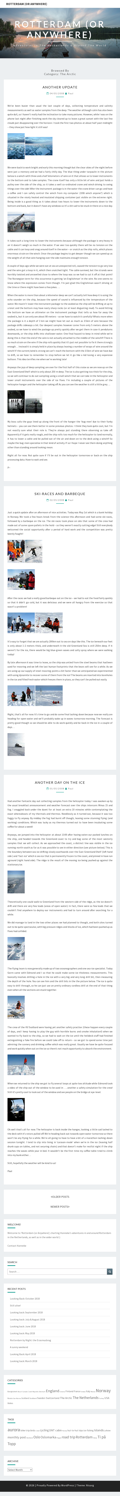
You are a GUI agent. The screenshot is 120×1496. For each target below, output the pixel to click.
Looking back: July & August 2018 (27, 1319)
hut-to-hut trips (75, 1430)
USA (106, 1398)
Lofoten (107, 1430)
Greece (83, 1392)
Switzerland (53, 1398)
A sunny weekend (19, 1347)
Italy (88, 1391)
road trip (68, 1437)
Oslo (36, 1437)
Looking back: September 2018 (26, 1312)
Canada (25, 1392)
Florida (64, 1431)
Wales (10, 1403)
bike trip (25, 1430)
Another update (60, 87)
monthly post (17, 1437)
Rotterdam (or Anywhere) (26, 4)
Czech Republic (33, 1392)
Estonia (62, 1392)
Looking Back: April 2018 (23, 1354)
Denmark (42, 1392)
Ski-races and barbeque (60, 494)
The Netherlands (86, 1397)
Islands (99, 1430)
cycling (44, 1430)
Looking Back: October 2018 (25, 1298)
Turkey (101, 1398)
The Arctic (66, 1398)
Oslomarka (48, 1437)
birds (32, 1430)
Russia (10, 1398)
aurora (14, 1430)
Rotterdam (84, 1437)
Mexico (93, 1392)
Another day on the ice (60, 782)
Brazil (20, 1392)
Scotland (25, 1398)
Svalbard (33, 1398)
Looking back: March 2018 (23, 1361)
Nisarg (90, 1485)
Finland (69, 1391)
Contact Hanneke (17, 1245)
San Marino (17, 1398)
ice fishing (89, 1430)
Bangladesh (12, 1391)
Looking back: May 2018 (22, 1333)
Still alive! (15, 1305)
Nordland (29, 1438)
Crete (37, 1431)
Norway (103, 1390)
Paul (70, 93)
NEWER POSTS (59, 1206)
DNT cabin (55, 1430)
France (77, 1391)
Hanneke (65, 1232)
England (52, 1390)
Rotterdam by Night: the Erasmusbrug (30, 1340)
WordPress (67, 1485)
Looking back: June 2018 (23, 1326)
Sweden (41, 1398)
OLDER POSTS (60, 1197)
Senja (95, 1438)
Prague (58, 1438)
